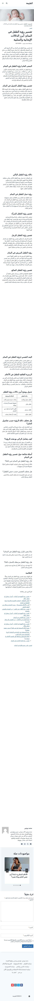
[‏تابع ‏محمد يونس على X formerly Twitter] (27, 844)
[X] (18, 985)
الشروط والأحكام (7, 963)
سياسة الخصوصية (10, 966)
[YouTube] (12, 985)
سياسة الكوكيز (28, 963)
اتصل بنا (14, 972)
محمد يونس (25, 43)
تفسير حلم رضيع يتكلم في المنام (23, 645)
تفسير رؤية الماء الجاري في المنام (20, 641)
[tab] (20, 885)
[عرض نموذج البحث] (6, 3)
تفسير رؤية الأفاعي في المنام (21, 617)
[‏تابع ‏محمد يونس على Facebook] (30, 844)
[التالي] (7, 871)
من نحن (20, 972)
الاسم (31, 927)
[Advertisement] (17, 120)
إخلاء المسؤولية (17, 963)
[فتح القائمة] (2, 3)
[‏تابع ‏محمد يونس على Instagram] (24, 844)
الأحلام (25, 24)
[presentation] (17, 864)
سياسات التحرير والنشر (22, 966)
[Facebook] (21, 985)
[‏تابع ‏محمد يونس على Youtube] (21, 844)
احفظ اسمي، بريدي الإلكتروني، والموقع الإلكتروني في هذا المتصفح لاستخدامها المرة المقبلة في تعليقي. (18, 940)
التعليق (31, 899)
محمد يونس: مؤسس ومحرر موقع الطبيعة (17, 961)
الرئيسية (30, 24)
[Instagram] (15, 985)
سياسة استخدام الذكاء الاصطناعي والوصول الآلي (17, 969)
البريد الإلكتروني (28, 935)
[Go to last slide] (26, 871)
